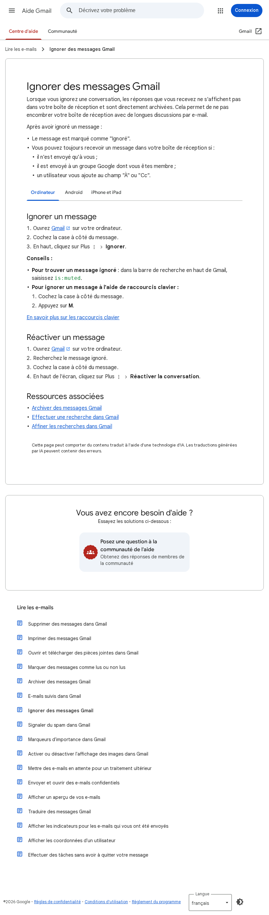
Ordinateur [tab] (43, 192)
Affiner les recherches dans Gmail (72, 426)
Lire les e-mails (35, 607)
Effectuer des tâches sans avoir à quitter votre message (88, 855)
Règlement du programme (156, 901)
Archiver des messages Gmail (67, 408)
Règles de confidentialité (57, 901)
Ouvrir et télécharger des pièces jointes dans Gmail (83, 653)
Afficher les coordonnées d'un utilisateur (71, 840)
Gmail (58, 228)
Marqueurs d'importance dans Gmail (67, 739)
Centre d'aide (23, 31)
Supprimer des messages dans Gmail (67, 624)
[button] (12, 10)
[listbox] (210, 902)
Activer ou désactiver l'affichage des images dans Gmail (88, 754)
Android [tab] (74, 192)
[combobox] (141, 10)
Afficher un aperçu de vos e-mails (64, 797)
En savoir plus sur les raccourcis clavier (73, 317)
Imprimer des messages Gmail (59, 638)
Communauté (62, 31)
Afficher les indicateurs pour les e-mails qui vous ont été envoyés (98, 826)
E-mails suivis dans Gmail (54, 696)
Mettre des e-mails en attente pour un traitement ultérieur (90, 768)
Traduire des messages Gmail (59, 812)
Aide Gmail (37, 10)
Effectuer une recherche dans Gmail (75, 417)
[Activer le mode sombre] (240, 902)
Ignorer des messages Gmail (60, 711)
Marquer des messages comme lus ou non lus (76, 667)
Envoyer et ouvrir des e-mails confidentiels (73, 783)
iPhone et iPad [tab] (106, 192)
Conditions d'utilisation (106, 901)
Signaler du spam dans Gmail (59, 725)
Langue (202, 893)
